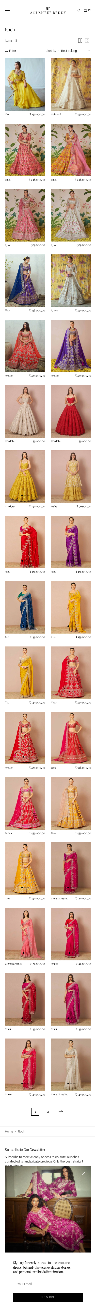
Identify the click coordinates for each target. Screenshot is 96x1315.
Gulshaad (54, 111)
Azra (7, 552)
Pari (7, 615)
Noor (7, 678)
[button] (7, 10)
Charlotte (10, 426)
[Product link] (24, 83)
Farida (8, 803)
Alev (7, 111)
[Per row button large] (77, 40)
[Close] (80, 1177)
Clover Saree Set (57, 866)
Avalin (8, 992)
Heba (7, 300)
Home (9, 1131)
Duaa (52, 803)
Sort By (48, 51)
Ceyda (52, 678)
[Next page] (59, 1073)
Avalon (52, 929)
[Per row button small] (83, 40)
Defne (52, 489)
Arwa (7, 866)
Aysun (8, 237)
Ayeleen (53, 300)
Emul (8, 174)
